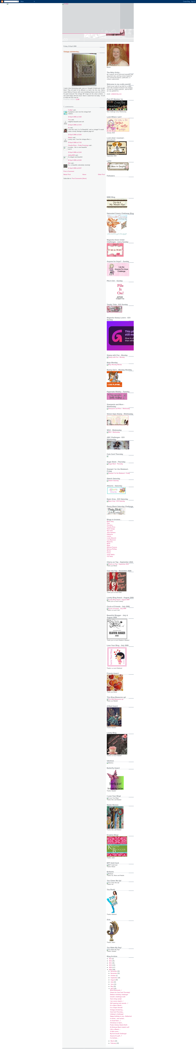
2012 (110, 961)
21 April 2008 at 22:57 (74, 168)
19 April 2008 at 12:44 (74, 152)
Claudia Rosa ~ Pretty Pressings (78, 145)
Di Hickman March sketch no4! (119, 1027)
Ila (69, 127)
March (113, 1041)
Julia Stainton (111, 532)
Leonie (109, 536)
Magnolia (110, 541)
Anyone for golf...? (116, 1036)
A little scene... (114, 1031)
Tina (69, 119)
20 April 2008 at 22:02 (74, 160)
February (114, 1043)
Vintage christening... (71, 52)
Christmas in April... (116, 1023)
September (114, 977)
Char (108, 523)
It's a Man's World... (116, 1005)
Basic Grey (110, 521)
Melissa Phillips (112, 549)
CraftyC (70, 110)
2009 (110, 967)
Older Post (101, 174)
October (113, 975)
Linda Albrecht (111, 538)
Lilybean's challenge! (116, 1014)
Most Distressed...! (116, 990)
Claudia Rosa (111, 527)
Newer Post (67, 174)
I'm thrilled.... (114, 1038)
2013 (110, 958)
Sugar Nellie (111, 554)
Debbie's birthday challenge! (119, 994)
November (114, 973)
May (112, 986)
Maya (108, 545)
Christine (109, 525)
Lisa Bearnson (111, 540)
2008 (110, 969)
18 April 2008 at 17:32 (74, 142)
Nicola (109, 551)
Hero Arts (110, 530)
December (114, 971)
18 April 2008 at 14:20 (74, 117)
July (112, 982)
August (113, 980)
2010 (110, 965)
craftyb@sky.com (116, 94)
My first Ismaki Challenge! (118, 1033)
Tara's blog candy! (116, 999)
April (112, 988)
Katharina (110, 534)
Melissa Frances (112, 547)
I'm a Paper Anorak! (116, 1007)
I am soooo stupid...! (116, 1001)
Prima (109, 553)
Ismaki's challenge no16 (117, 997)
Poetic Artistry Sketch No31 (118, 1025)
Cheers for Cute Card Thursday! (120, 992)
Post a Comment (68, 171)
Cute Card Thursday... (117, 1012)
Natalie (70, 137)
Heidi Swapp (111, 529)
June (112, 984)
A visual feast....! (115, 1020)
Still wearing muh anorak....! (119, 1003)
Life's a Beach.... (115, 1029)
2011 (110, 963)
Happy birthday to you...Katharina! (121, 1016)
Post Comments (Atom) (79, 178)
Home (84, 174)
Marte (108, 543)
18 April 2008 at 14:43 (74, 125)
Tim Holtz (110, 556)
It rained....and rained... (117, 1018)
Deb (69, 163)
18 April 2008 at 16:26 (74, 134)
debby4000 (71, 155)
